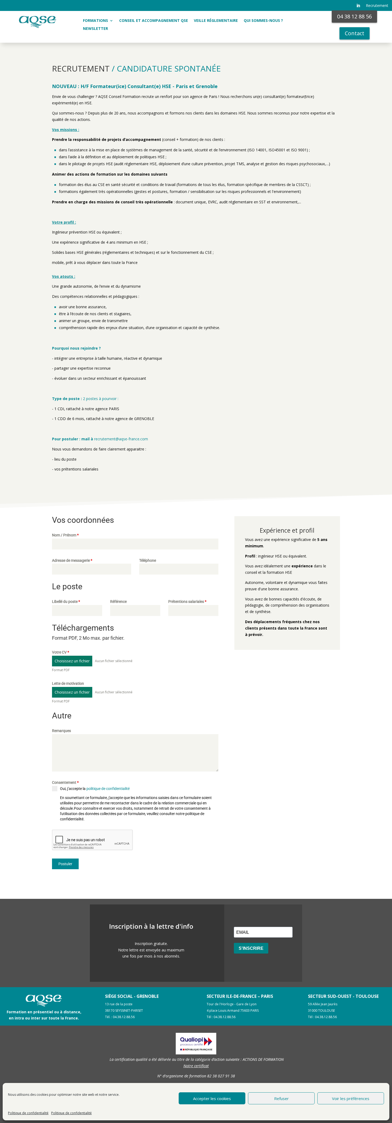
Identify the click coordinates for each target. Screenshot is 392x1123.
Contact (354, 33)
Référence (118, 601)
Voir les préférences (350, 1098)
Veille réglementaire (216, 21)
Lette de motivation (68, 683)
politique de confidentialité (108, 788)
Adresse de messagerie (72, 560)
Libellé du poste (66, 601)
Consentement (65, 782)
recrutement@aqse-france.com (121, 438)
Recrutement (377, 6)
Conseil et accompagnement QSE (153, 21)
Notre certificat (196, 1065)
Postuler (65, 864)
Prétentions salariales (187, 601)
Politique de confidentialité (28, 1113)
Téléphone (147, 560)
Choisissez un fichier (72, 660)
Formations (95, 21)
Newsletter (95, 29)
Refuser (281, 1098)
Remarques (61, 731)
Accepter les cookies (212, 1098)
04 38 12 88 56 (354, 16)
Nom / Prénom (65, 535)
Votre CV (60, 652)
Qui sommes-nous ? (263, 21)
